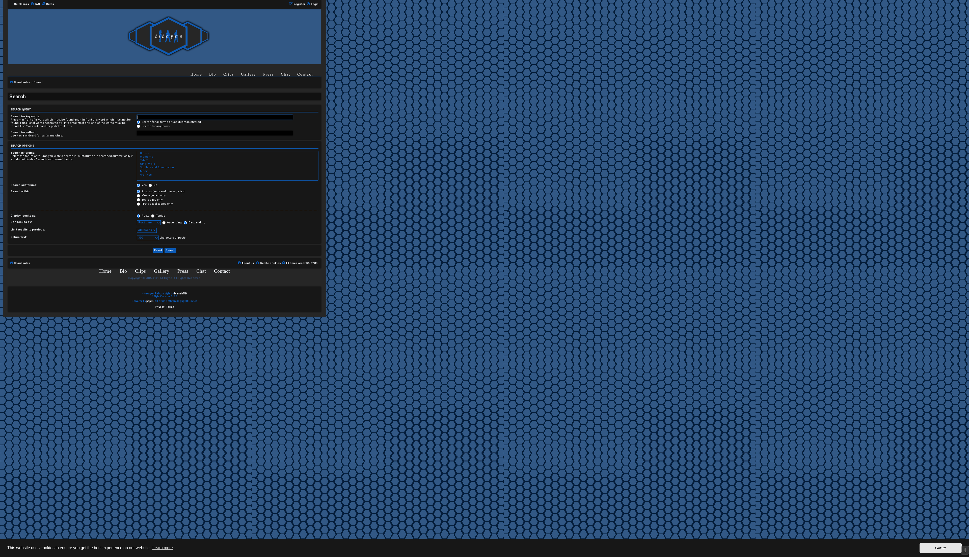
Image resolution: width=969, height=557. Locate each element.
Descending (196, 222)
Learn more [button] (162, 548)
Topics (160, 215)
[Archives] (227, 175)
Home (196, 74)
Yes (144, 185)
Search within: (20, 191)
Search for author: (23, 132)
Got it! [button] (940, 548)
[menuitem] (35, 4)
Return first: (19, 237)
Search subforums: (24, 185)
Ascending (174, 222)
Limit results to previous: (28, 229)
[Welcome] (227, 157)
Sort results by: (21, 222)
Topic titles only (152, 199)
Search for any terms (155, 126)
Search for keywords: (25, 116)
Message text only (153, 195)
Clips (228, 74)
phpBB (150, 301)
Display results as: (23, 215)
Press (268, 74)
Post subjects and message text (162, 191)
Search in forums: (23, 152)
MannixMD (180, 293)
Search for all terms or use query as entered (171, 122)
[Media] (227, 171)
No (155, 185)
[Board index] (168, 36)
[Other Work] (227, 164)
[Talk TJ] (227, 160)
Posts (145, 215)
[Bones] (227, 153)
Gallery (248, 74)
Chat (285, 74)
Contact (305, 74)
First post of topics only (157, 203)
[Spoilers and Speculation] (227, 167)
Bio (212, 74)
